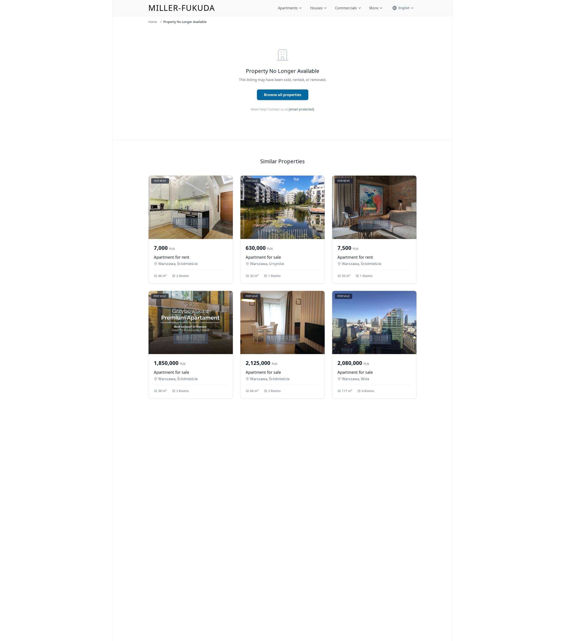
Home (152, 22)
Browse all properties (282, 94)
